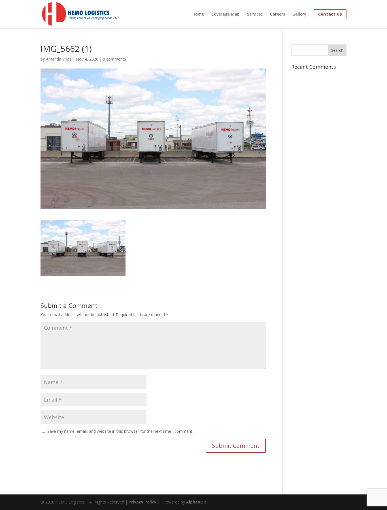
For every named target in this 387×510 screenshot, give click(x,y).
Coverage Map (225, 14)
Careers (277, 14)
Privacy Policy (142, 502)
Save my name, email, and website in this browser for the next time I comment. (120, 431)
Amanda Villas (58, 59)
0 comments (114, 59)
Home (198, 14)
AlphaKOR (196, 502)
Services (255, 14)
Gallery (299, 14)
